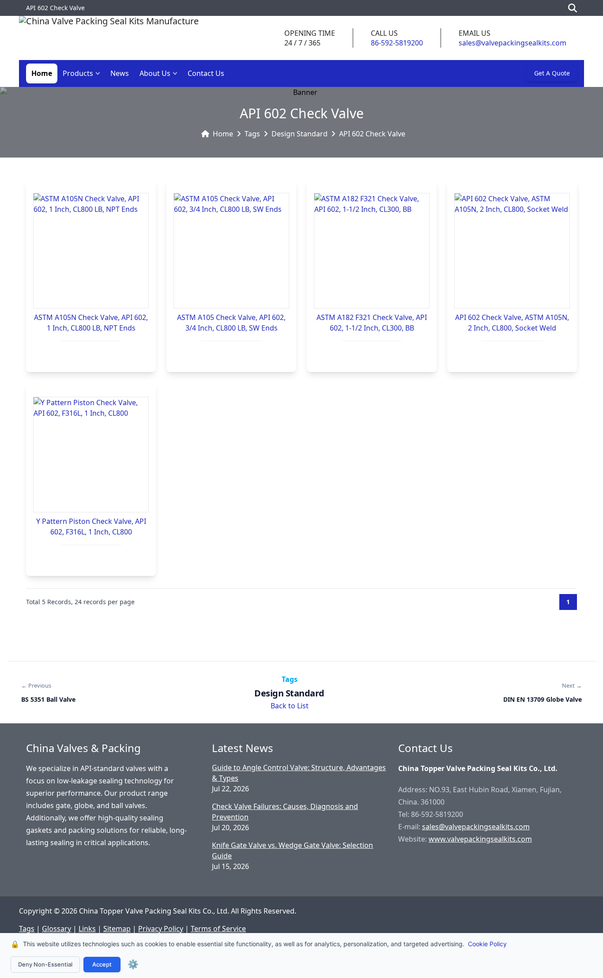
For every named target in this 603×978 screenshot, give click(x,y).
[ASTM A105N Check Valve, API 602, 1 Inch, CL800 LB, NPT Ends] (91, 250)
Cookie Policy (487, 944)
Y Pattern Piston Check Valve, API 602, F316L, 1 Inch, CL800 (91, 526)
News (119, 73)
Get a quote (552, 73)
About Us (154, 73)
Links (87, 928)
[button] (99, 73)
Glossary (56, 928)
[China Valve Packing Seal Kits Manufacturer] (109, 38)
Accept (102, 964)
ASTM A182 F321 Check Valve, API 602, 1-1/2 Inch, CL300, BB (372, 322)
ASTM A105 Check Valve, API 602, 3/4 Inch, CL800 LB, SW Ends (231, 322)
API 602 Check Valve (372, 134)
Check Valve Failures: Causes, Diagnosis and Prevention (285, 811)
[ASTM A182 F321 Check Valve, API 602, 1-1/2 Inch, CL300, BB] (372, 250)
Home (41, 73)
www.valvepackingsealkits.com (480, 839)
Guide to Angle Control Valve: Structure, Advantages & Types (299, 773)
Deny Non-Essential (45, 964)
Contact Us (206, 73)
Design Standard (299, 134)
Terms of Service (218, 928)
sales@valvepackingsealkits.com (512, 43)
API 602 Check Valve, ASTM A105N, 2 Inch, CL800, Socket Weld (512, 322)
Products (78, 73)
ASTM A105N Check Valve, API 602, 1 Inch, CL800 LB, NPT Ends (91, 322)
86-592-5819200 (397, 43)
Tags (252, 134)
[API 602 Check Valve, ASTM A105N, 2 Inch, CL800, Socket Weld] (512, 250)
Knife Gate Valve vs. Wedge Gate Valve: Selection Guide (292, 850)
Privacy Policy (160, 928)
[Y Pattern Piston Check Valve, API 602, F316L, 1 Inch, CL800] (91, 454)
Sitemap (117, 928)
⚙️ (133, 964)
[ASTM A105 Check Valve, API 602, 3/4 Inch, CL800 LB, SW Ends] (231, 250)
